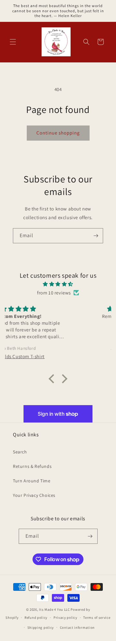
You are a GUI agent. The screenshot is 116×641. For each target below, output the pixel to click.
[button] (13, 42)
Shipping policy (40, 627)
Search (20, 452)
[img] (58, 284)
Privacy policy (65, 617)
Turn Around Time (32, 481)
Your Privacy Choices (34, 495)
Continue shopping (58, 133)
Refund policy (35, 617)
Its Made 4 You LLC (54, 609)
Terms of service (96, 617)
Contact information (77, 627)
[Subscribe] (96, 235)
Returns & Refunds (32, 466)
